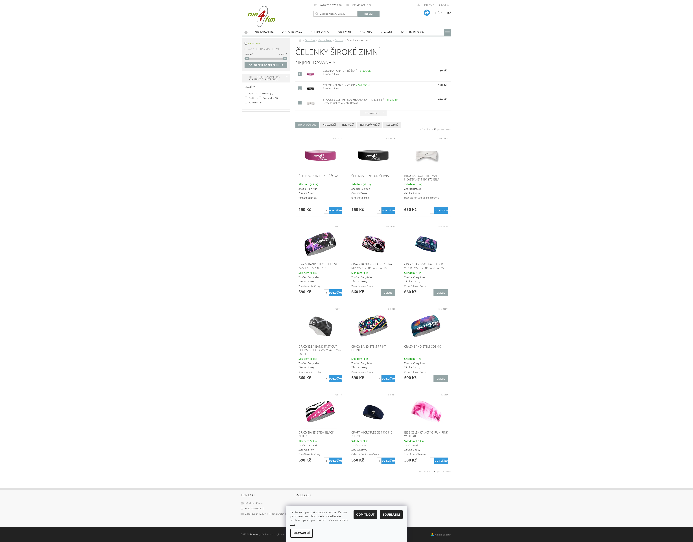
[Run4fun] (261, 16)
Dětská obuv (320, 32)
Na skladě (254, 43)
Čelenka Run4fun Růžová (347, 70)
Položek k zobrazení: (266, 65)
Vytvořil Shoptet (443, 534)
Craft (253, 98)
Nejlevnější (329, 124)
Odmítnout (365, 515)
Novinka (265, 49)
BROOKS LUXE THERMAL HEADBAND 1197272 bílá (360, 99)
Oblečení (344, 32)
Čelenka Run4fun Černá (346, 85)
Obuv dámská (292, 32)
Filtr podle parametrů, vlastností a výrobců (264, 78)
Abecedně (392, 124)
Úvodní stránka (246, 32)
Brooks (267, 93)
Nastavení (301, 533)
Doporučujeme (307, 124)
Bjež (252, 93)
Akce (251, 49)
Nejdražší (348, 124)
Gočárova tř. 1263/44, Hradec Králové (265, 513)
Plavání (386, 32)
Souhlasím (391, 515)
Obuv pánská (264, 32)
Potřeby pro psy (412, 32)
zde (292, 524)
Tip (278, 49)
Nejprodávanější (370, 124)
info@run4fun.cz (254, 503)
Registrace (445, 4)
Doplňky (365, 32)
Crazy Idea (270, 98)
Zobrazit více (372, 113)
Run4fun (255, 102)
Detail (388, 292)
